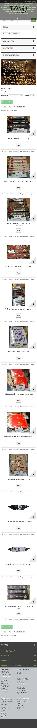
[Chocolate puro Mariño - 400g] (18, 337)
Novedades (8, 48)
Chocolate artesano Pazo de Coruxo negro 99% (18, 608)
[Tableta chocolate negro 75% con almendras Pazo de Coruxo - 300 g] (18, 209)
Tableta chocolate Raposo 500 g (18, 479)
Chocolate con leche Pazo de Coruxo (18, 564)
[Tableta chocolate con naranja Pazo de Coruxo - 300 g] (18, 295)
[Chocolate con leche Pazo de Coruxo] (18, 550)
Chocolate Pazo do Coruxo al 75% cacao (18, 521)
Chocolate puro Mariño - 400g (18, 351)
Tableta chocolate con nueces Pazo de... (18, 266)
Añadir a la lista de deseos (10, 151)
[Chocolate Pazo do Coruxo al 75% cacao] (18, 507)
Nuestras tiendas (11, 55)
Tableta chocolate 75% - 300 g (18, 138)
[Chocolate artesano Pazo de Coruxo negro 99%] (18, 592)
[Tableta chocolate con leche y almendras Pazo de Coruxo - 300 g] (18, 167)
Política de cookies (21, 14)
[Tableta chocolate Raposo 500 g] (18, 465)
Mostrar (27, 95)
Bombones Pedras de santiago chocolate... (18, 436)
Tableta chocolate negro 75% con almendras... (18, 225)
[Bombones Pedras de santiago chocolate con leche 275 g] (18, 422)
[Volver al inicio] (3, 34)
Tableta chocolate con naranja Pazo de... (18, 309)
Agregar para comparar (27, 151)
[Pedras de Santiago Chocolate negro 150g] (18, 380)
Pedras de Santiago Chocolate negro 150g (18, 394)
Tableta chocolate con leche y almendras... (18, 181)
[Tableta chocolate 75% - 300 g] (18, 124)
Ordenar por (4, 95)
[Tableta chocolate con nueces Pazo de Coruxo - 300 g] (18, 252)
